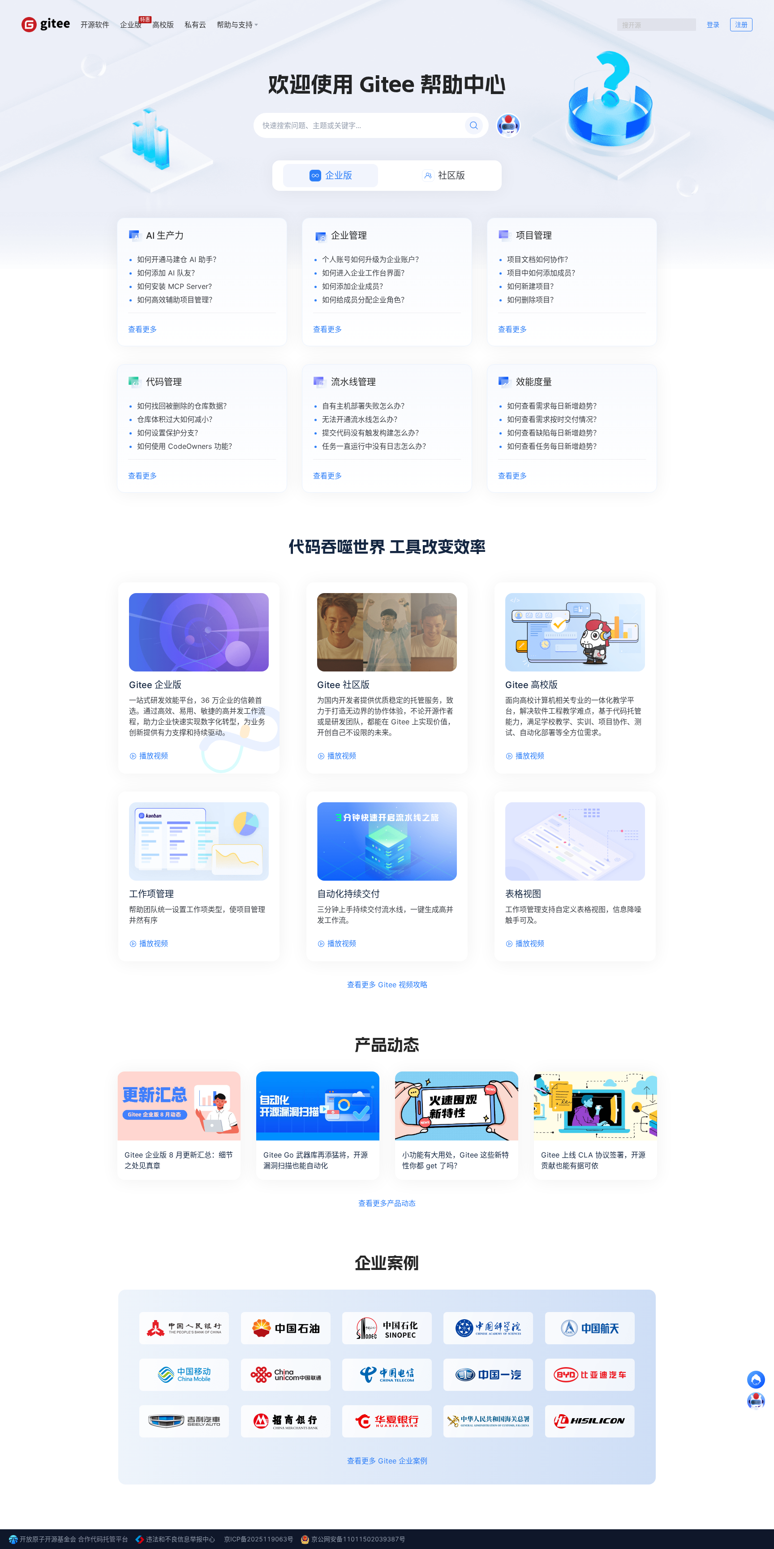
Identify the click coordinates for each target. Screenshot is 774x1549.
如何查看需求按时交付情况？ (553, 419)
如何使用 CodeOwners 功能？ (186, 446)
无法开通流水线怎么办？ (361, 419)
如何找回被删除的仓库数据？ (183, 405)
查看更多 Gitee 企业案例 (387, 1460)
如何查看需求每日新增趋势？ (553, 405)
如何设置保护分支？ (169, 432)
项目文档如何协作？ (539, 259)
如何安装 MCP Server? (174, 286)
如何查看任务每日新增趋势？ (553, 446)
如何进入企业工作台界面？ (365, 272)
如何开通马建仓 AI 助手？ (178, 259)
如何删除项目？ (532, 299)
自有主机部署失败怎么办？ (365, 405)
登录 (713, 24)
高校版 (163, 24)
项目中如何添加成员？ (543, 272)
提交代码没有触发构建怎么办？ (372, 432)
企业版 (131, 24)
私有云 (195, 24)
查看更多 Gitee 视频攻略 (387, 984)
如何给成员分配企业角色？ (365, 299)
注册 (741, 24)
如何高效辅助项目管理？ (176, 299)
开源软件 (95, 24)
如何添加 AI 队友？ (167, 272)
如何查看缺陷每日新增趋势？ (553, 432)
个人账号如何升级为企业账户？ (372, 259)
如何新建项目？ (532, 286)
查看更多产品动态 (387, 1203)
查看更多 (142, 329)
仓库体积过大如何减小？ (176, 419)
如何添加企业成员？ (354, 286)
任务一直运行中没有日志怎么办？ (376, 446)
